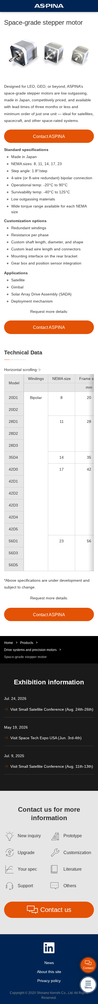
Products (26, 643)
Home (8, 643)
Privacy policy (49, 980)
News (49, 963)
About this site (49, 972)
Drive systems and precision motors (30, 650)
